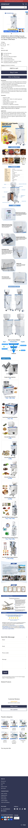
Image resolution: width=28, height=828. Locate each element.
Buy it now (14, 72)
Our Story (3, 783)
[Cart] (23, 4)
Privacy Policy (4, 798)
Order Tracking (4, 793)
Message (4, 659)
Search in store (4, 786)
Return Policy (3, 797)
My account (3, 788)
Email (3, 646)
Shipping (3, 65)
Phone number (5, 652)
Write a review (14, 706)
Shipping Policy (4, 795)
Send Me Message (8, 637)
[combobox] (14, 7)
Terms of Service (9, 677)
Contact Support (4, 800)
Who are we (3, 781)
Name (3, 639)
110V (3, 44)
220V (8, 44)
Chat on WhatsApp (14, 77)
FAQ (2, 784)
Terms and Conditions (5, 802)
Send (5, 672)
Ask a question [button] (14, 709)
